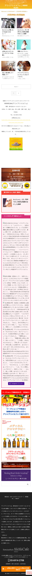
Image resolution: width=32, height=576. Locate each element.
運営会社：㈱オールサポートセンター (14, 496)
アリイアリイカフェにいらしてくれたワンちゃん (23, 74)
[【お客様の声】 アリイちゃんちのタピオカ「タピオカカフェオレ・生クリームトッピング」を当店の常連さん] (16, 341)
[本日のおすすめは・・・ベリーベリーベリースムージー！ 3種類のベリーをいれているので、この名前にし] (16, 261)
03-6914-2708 (17, 560)
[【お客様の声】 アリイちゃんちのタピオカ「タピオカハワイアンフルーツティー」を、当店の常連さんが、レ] (16, 368)
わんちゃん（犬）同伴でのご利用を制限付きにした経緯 (23, 31)
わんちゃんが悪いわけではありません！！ (7, 31)
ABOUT (17, 498)
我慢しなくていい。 (23, 51)
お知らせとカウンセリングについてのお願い (7, 53)
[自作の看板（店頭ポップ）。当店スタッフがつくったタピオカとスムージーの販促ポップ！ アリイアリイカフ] (16, 288)
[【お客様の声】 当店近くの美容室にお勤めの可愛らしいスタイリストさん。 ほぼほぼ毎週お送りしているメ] (16, 314)
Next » (16, 86)
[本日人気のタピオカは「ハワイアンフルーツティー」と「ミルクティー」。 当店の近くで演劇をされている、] (16, 235)
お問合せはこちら (16, 117)
